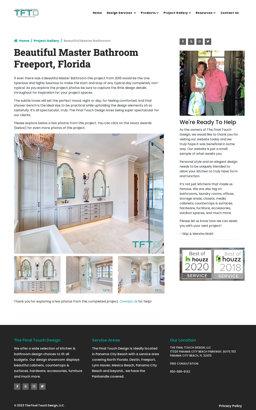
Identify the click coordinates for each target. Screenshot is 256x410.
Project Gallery (176, 13)
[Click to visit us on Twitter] (42, 386)
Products (148, 13)
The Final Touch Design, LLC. (45, 405)
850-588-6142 (180, 372)
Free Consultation (184, 364)
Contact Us (230, 13)
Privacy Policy (230, 406)
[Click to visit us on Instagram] (34, 386)
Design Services (120, 13)
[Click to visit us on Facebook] (17, 386)
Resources (204, 13)
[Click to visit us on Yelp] (25, 386)
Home (97, 13)
